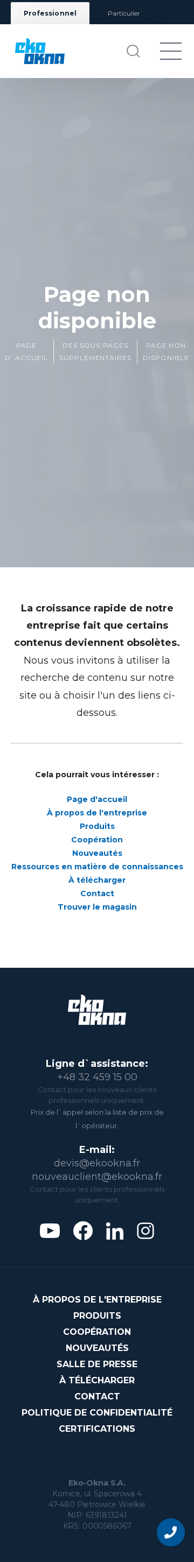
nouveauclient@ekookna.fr (97, 1177)
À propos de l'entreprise (97, 813)
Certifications (97, 1429)
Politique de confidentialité (97, 1413)
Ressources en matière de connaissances (97, 866)
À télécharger (97, 880)
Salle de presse (97, 1364)
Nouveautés (97, 853)
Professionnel (50, 13)
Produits (97, 826)
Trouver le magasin (97, 907)
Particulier (124, 13)
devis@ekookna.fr (97, 1163)
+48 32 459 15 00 (97, 1077)
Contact (97, 893)
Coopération (97, 840)
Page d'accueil (97, 799)
